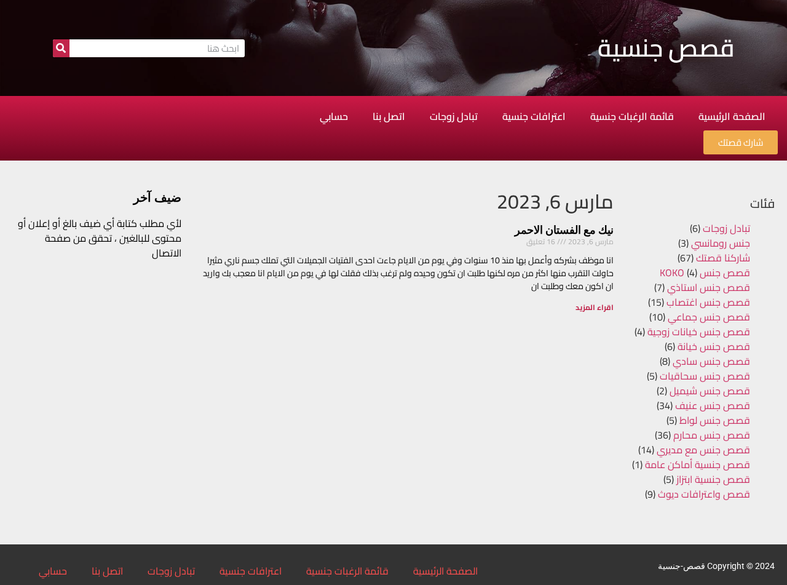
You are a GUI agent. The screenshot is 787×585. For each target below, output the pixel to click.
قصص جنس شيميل (710, 390)
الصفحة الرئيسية (731, 116)
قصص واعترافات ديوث (704, 494)
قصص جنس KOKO (705, 272)
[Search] (61, 48)
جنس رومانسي (720, 243)
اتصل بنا (389, 116)
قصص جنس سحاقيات (705, 376)
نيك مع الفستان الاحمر (564, 229)
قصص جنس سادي (711, 361)
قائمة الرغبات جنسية (632, 116)
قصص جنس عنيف (712, 405)
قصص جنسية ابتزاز (713, 479)
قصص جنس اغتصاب (708, 302)
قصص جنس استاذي (708, 287)
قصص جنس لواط (714, 420)
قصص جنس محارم (711, 435)
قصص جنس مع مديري (703, 449)
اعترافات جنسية (534, 116)
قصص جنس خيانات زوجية (698, 331)
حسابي (334, 116)
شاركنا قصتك (723, 258)
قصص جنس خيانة (714, 346)
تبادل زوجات (454, 116)
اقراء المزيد (594, 307)
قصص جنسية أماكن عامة (697, 464)
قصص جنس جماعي (709, 317)
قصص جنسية (666, 48)
